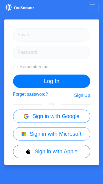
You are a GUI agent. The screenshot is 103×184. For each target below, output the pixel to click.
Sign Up (82, 95)
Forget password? (30, 94)
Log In (51, 81)
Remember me (34, 66)
